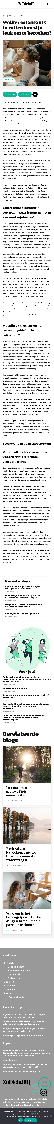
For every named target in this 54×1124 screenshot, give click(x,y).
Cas (4, 16)
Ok (20, 1120)
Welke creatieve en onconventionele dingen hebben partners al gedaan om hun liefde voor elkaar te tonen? (26, 1053)
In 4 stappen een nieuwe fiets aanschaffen (20, 791)
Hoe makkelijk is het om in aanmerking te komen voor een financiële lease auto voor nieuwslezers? (26, 706)
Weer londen (10, 1060)
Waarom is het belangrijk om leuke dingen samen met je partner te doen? (23, 919)
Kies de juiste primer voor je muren (22, 613)
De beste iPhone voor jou (15, 688)
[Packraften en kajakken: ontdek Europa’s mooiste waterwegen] (27, 825)
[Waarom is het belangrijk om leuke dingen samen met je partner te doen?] (27, 890)
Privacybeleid (30, 1120)
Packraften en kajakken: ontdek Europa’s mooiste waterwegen (21, 854)
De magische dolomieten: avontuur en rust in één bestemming (26, 696)
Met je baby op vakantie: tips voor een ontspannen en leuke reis (23, 605)
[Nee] (51, 1116)
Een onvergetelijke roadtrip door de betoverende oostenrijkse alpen (22, 596)
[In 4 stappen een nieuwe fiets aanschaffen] (27, 764)
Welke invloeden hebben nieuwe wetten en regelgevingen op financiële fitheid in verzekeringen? (23, 717)
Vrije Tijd (9, 80)
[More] (35, 94)
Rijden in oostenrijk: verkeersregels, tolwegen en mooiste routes (23, 587)
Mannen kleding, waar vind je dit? (22, 1071)
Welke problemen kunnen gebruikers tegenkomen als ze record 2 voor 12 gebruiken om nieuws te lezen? (27, 679)
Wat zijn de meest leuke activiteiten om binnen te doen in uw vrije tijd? (25, 1065)
